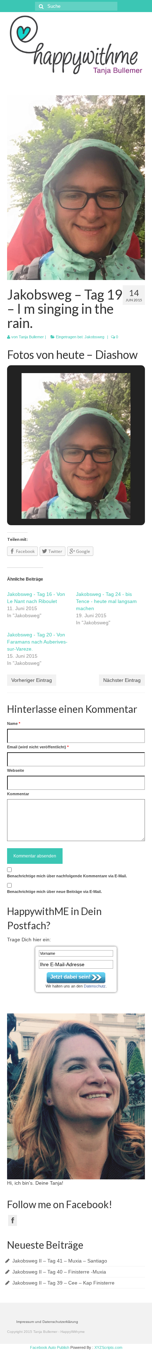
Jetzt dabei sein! (70, 977)
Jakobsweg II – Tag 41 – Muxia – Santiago (59, 1261)
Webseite (15, 770)
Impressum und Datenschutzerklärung (47, 1322)
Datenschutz (95, 986)
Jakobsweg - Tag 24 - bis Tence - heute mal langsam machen (106, 601)
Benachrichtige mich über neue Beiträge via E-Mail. (54, 891)
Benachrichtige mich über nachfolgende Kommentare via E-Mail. (67, 876)
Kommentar (18, 794)
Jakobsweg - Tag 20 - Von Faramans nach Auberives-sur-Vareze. (37, 642)
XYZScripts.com (108, 1347)
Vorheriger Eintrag (31, 680)
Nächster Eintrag (122, 680)
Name (13, 723)
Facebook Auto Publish (49, 1347)
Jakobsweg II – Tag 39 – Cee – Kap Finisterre (63, 1283)
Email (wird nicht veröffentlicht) (38, 747)
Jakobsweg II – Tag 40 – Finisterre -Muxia (59, 1272)
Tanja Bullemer (31, 337)
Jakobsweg (94, 337)
